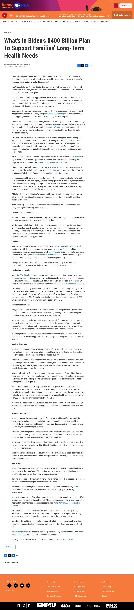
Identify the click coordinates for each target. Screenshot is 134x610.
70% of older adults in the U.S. (66, 246)
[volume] (11, 15)
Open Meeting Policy (53, 586)
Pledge (14, 22)
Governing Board (52, 582)
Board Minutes (79, 582)
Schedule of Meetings (54, 596)
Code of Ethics (107, 582)
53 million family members (31, 275)
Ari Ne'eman (55, 127)
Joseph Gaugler (52, 170)
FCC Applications (80, 586)
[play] (4, 15)
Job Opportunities (108, 591)
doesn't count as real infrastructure (52, 162)
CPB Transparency (80, 596)
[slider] (14, 15)
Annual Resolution (53, 591)
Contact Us (105, 596)
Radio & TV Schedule (30, 22)
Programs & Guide (51, 22)
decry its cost (75, 157)
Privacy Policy (106, 586)
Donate (126, 5)
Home (4, 22)
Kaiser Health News (65, 539)
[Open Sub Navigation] (8, 22)
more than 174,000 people (55, 114)
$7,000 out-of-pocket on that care (70, 284)
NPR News (8, 33)
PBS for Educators (91, 22)
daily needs (55, 252)
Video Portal (106, 22)
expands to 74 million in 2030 (50, 255)
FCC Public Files (79, 591)
